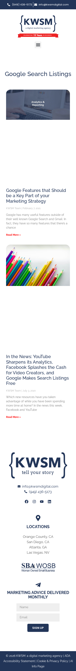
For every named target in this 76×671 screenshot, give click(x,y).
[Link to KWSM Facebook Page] (26, 501)
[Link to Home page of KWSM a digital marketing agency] (38, 26)
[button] (38, 45)
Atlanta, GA (38, 547)
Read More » (13, 234)
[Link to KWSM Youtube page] (42, 501)
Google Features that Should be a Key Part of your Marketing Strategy (36, 196)
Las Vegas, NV (38, 552)
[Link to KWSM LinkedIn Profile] (49, 501)
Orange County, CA (38, 537)
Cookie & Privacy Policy (52, 661)
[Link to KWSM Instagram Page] (34, 501)
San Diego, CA (38, 542)
